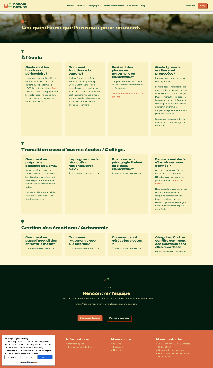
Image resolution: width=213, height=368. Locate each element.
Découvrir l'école (90, 318)
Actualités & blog (136, 6)
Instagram (118, 347)
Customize (12, 357)
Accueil (70, 6)
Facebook (117, 343)
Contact (190, 6)
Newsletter (118, 350)
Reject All (29, 357)
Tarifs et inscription (114, 6)
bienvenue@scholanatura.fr (171, 350)
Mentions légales (76, 343)
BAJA (54, 88)
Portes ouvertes (119, 318)
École (79, 6)
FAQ (202, 5)
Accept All (45, 357)
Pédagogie (93, 6)
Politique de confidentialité (81, 347)
